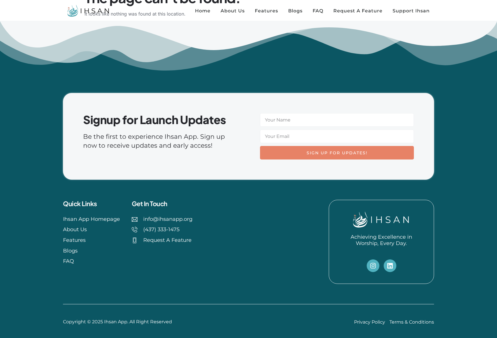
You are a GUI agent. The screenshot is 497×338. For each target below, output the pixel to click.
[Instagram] (373, 265)
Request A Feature (358, 11)
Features (266, 11)
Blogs (295, 11)
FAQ (318, 11)
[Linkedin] (390, 265)
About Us (233, 11)
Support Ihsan (411, 11)
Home (203, 11)
